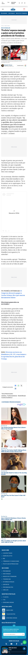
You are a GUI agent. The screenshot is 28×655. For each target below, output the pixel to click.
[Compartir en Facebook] (15, 385)
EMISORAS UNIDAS (13, 3)
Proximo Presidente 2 (6, 397)
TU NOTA (3, 3)
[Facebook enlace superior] (22, 3)
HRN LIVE (5, 590)
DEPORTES (6, 584)
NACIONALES (11, 13)
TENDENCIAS (7, 579)
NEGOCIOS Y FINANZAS (21, 13)
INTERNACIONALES (8, 581)
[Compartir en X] (21, 385)
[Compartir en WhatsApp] (18, 385)
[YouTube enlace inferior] (11, 644)
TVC (8, 2)
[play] (24, 648)
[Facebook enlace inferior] (16, 644)
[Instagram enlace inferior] (22, 644)
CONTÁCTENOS (7, 553)
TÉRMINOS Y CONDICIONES (11, 561)
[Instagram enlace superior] (24, 3)
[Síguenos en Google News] (15, 388)
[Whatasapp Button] (25, 642)
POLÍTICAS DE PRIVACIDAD (10, 564)
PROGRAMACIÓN (8, 587)
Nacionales (7, 25)
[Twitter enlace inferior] (6, 644)
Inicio (2, 25)
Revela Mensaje (22, 395)
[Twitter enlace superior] (19, 3)
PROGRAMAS (4, 13)
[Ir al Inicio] (13, 9)
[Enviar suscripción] (23, 634)
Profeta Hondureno (12, 395)
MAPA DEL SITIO (7, 555)
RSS (4, 558)
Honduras (3, 395)
